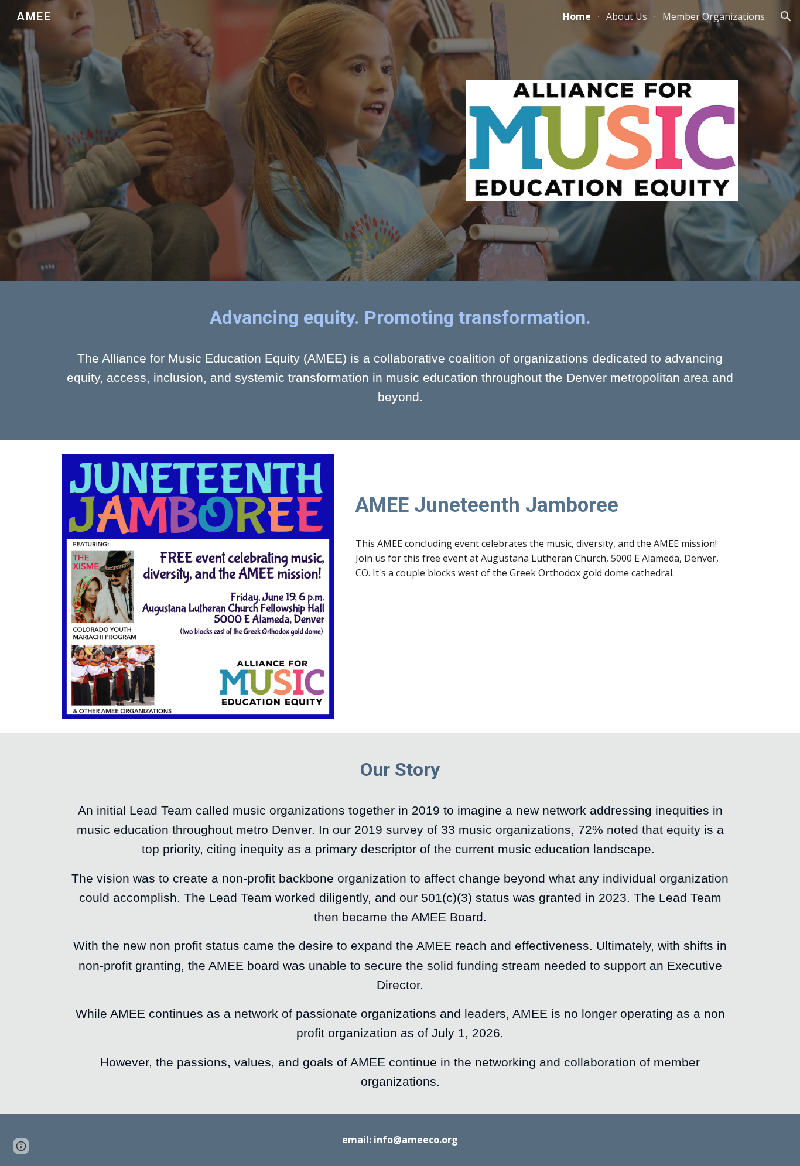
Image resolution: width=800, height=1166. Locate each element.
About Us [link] (626, 16)
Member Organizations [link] (713, 16)
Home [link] (577, 16)
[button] (786, 16)
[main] (400, 318)
